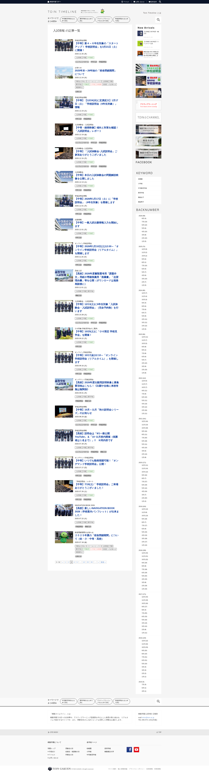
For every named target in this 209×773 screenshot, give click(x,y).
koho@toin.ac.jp (148, 717)
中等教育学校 (142, 188)
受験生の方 (69, 748)
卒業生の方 (69, 755)
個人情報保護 (122, 769)
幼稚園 (140, 179)
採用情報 (149, 769)
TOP (159, 732)
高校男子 (141, 202)
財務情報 (157, 769)
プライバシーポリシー (137, 769)
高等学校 (141, 193)
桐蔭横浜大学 (109, 752)
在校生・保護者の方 (72, 752)
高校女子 (141, 197)
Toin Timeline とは (152, 13)
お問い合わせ (140, 2)
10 (84, 562)
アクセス (126, 2)
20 (88, 562)
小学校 (140, 183)
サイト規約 (112, 769)
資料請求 (154, 2)
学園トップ (52, 748)
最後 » (103, 562)
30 (92, 562)
